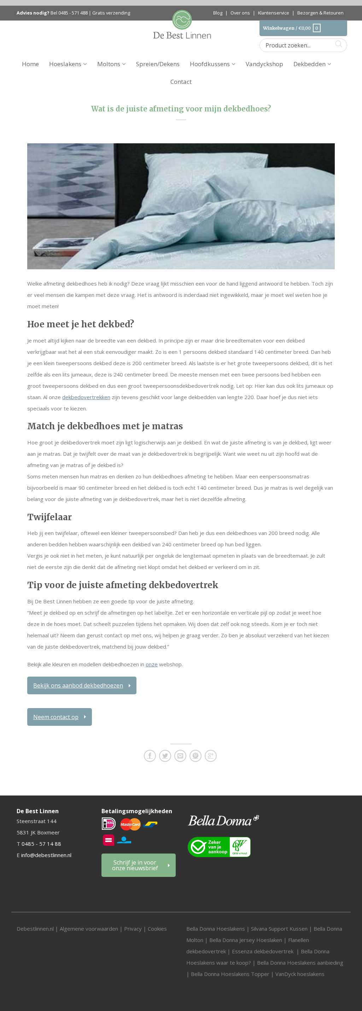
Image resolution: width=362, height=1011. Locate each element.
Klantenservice (273, 13)
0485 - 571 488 (73, 13)
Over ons (240, 13)
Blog (217, 13)
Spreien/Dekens (158, 64)
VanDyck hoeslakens (300, 973)
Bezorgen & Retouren (320, 13)
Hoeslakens (65, 64)
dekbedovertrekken (86, 397)
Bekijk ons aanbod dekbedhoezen (78, 685)
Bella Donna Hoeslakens (215, 928)
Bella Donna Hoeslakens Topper (230, 973)
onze (152, 664)
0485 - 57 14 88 (41, 843)
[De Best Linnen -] (182, 23)
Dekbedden (309, 64)
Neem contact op (55, 717)
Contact (181, 81)
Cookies (157, 928)
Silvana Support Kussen (279, 928)
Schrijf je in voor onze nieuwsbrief (135, 865)
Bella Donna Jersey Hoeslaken (245, 939)
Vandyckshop (264, 64)
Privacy (133, 928)
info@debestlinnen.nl (46, 854)
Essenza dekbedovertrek (263, 951)
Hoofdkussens (210, 64)
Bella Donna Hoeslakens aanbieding (300, 962)
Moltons (108, 64)
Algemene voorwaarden (89, 928)
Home (30, 64)
